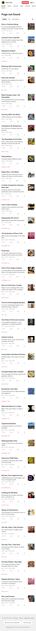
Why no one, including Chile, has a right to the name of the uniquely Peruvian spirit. (12, 288)
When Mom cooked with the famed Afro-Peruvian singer (12, 600)
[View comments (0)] (11, 163)
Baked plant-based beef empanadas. (13, 220)
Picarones (5, 251)
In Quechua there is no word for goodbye (11, 427)
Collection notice (29, 618)
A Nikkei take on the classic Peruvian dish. (13, 358)
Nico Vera (9, 30)
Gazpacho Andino (8, 51)
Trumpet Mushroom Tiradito (12, 372)
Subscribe (25, 2)
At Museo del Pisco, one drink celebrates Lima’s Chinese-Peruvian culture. (12, 191)
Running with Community (11, 66)
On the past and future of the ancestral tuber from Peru (10, 565)
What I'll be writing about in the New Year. (13, 237)
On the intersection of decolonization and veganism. (13, 392)
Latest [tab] (4, 19)
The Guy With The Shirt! (10, 114)
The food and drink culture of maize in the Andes (12, 548)
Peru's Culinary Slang (9, 24)
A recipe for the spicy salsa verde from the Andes (11, 461)
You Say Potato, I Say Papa (11, 562)
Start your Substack (13, 622)
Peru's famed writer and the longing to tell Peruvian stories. (12, 100)
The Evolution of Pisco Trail (11, 233)
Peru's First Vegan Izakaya (11, 268)
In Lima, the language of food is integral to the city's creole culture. (12, 27)
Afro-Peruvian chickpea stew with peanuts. (12, 129)
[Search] (33, 19)
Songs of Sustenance (9, 510)
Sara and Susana (7, 596)
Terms (21, 618)
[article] (18, 28)
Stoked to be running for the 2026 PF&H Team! (12, 208)
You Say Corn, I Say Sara (10, 544)
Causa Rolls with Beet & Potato (13, 354)
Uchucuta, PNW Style (9, 458)
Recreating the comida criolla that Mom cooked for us (12, 496)
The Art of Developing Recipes (13, 302)
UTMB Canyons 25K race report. (11, 117)
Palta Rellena (6, 156)
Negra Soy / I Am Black (10, 172)
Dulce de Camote (8, 78)
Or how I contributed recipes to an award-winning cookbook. (12, 306)
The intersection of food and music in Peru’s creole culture (13, 513)
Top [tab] (9, 19)
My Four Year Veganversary (12, 475)
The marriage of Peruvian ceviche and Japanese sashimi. (13, 375)
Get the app (27, 622)
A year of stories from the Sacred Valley (11, 444)
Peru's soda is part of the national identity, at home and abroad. (12, 142)
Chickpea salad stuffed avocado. (11, 159)
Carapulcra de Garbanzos (11, 126)
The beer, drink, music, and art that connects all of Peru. (12, 340)
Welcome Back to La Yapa (11, 406)
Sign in (32, 2)
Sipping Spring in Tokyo (10, 579)
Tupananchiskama (8, 423)
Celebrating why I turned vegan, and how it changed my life (13, 479)
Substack (9, 627)
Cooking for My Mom (9, 493)
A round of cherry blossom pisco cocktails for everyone (11, 582)
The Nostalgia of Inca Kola (11, 139)
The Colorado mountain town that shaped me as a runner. (12, 41)
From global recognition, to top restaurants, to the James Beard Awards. (11, 323)
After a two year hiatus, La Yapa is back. (12, 409)
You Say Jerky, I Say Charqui (12, 527)
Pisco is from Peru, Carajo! (11, 285)
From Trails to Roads (9, 205)
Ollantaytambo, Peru (9, 441)
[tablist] (10, 19)
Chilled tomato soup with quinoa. (12, 53)
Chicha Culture (7, 337)
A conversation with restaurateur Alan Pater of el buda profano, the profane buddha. (13, 271)
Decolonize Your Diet (9, 389)
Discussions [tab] (15, 19)
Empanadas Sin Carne (10, 218)
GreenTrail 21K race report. (10, 69)
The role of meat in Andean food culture (11, 530)
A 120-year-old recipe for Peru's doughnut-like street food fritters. (12, 254)
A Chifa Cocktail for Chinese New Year (12, 186)
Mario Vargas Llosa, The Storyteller (10, 96)
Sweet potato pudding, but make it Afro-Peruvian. (12, 81)
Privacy (16, 618)
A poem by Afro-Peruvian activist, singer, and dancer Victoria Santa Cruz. (12, 175)
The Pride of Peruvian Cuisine (12, 320)
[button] (3, 6)
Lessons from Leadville (10, 38)
